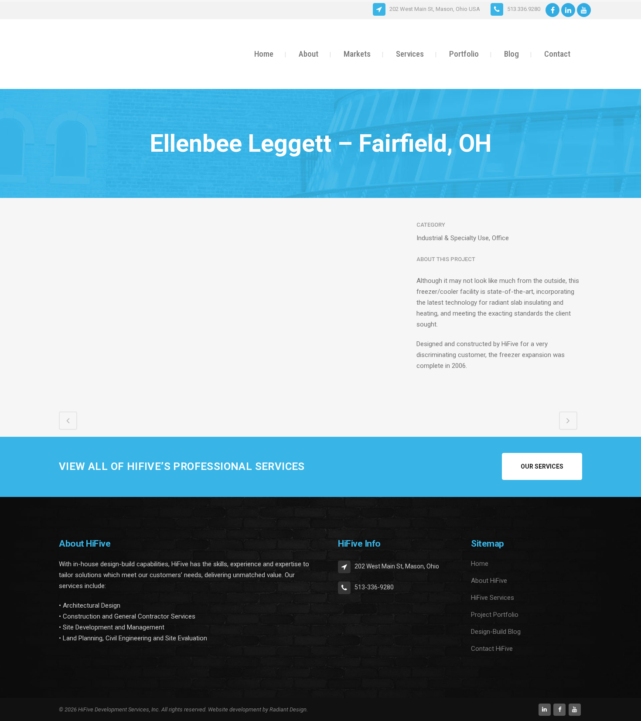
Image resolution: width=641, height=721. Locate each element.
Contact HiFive (492, 649)
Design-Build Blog (496, 632)
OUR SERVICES (542, 466)
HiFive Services (492, 598)
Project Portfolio (494, 615)
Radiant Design (288, 709)
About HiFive (489, 581)
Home (479, 564)
